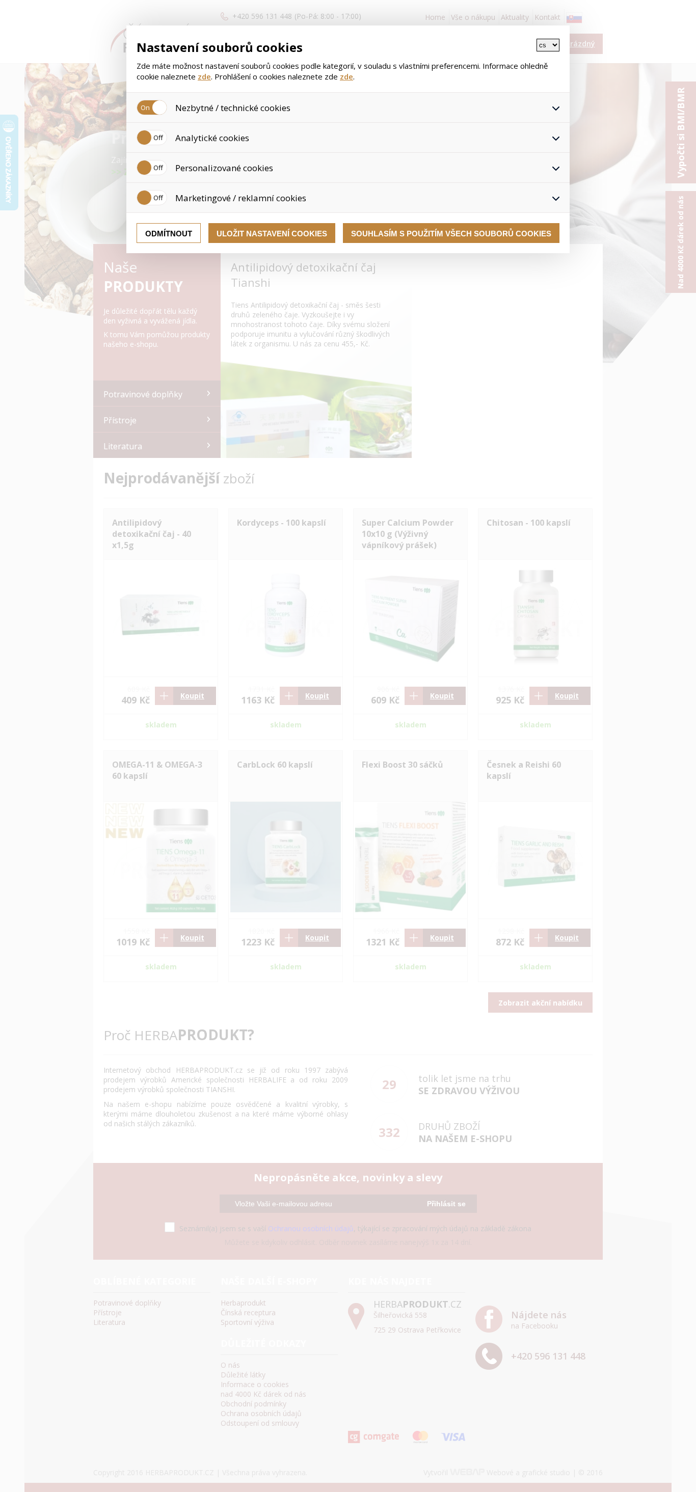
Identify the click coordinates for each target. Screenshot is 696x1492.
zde (204, 76)
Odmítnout (168, 233)
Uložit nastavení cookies (272, 233)
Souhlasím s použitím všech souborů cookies (451, 233)
